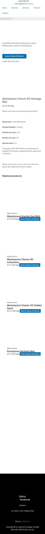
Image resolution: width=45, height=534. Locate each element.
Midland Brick (12, 43)
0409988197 (25, 521)
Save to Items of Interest (14, 56)
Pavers (19, 43)
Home (4, 8)
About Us (14, 8)
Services (26, 8)
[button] (22, 496)
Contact (5, 13)
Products (37, 8)
